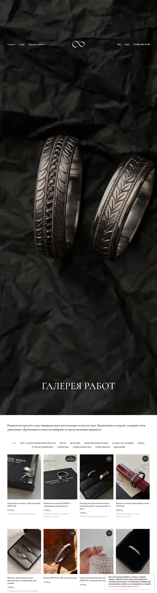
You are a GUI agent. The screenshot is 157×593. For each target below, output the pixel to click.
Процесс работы (37, 44)
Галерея (11, 44)
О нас (22, 44)
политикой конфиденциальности (124, 586)
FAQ (119, 44)
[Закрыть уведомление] (152, 576)
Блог (127, 44)
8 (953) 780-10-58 (142, 44)
